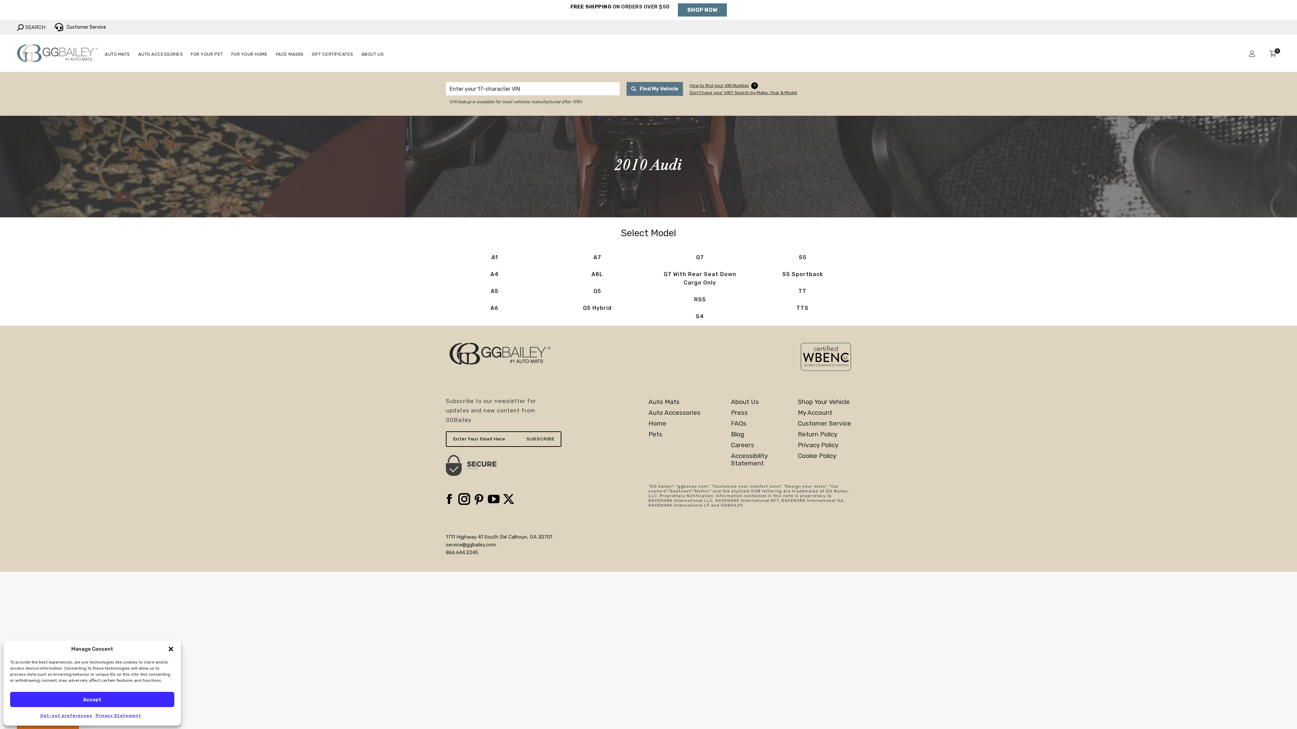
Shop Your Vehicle (824, 402)
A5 (495, 291)
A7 (597, 257)
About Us (745, 402)
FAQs (738, 423)
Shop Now (702, 10)
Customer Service (824, 423)
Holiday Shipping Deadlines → (620, 13)
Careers (742, 445)
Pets (655, 434)
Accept (92, 700)
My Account (815, 412)
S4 (700, 316)
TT (802, 291)
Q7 (700, 257)
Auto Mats (664, 402)
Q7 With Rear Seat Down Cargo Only (700, 278)
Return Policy (817, 434)
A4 (494, 274)
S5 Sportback (802, 274)
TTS (802, 308)
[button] (171, 649)
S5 (803, 257)
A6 (494, 308)
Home (657, 423)
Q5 (597, 291)
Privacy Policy (818, 445)
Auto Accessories (674, 412)
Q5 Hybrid (597, 308)
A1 (494, 257)
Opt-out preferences (66, 715)
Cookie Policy (817, 456)
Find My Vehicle (659, 89)
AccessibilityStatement (749, 459)
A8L (597, 274)
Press (739, 412)
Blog (737, 434)
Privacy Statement (118, 715)
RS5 (700, 299)
